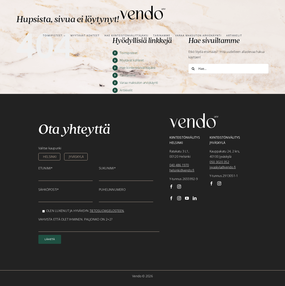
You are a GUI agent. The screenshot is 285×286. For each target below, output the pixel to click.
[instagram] (179, 187)
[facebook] (171, 187)
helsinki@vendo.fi (181, 170)
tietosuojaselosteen (107, 211)
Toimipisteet (128, 53)
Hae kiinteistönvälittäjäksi (137, 68)
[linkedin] (195, 198)
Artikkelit (126, 90)
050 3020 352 (219, 162)
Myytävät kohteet (132, 60)
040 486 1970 (179, 165)
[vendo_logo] (142, 7)
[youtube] (187, 198)
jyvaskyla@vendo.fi (223, 167)
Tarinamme (128, 75)
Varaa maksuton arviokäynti (139, 82)
